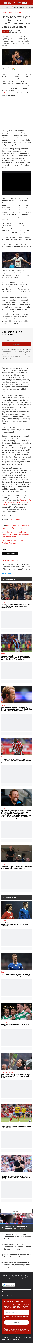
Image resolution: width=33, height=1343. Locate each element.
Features (5, 31)
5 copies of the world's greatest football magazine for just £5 (16, 502)
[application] (16, 181)
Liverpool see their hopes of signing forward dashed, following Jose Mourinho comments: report (17, 1236)
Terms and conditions (9, 1292)
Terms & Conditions (15, 1330)
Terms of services (24, 349)
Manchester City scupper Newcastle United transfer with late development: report (17, 1247)
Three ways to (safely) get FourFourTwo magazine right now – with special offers (15, 534)
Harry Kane (18, 12)
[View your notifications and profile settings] (15, 2)
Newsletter (27, 69)
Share (6, 69)
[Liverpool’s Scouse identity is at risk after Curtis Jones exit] (16, 1222)
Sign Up (16, 1322)
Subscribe (24, 2)
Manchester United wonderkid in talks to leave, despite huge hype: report (17, 1264)
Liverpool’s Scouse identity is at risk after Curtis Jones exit (16, 1228)
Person (4, 12)
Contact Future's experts (9, 1296)
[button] (2, 2)
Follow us (17, 69)
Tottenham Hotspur (10, 554)
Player (10, 12)
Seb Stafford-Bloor (16, 31)
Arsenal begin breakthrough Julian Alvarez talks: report (17, 1256)
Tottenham (6, 93)
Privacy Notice (26, 351)
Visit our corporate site (16, 1279)
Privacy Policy (23, 1329)
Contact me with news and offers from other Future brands (17, 1317)
